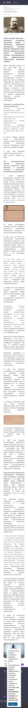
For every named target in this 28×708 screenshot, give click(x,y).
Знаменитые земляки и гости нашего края (11, 8)
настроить (11, 696)
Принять (13, 704)
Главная (5, 6)
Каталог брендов (7, 7)
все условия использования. (13, 689)
